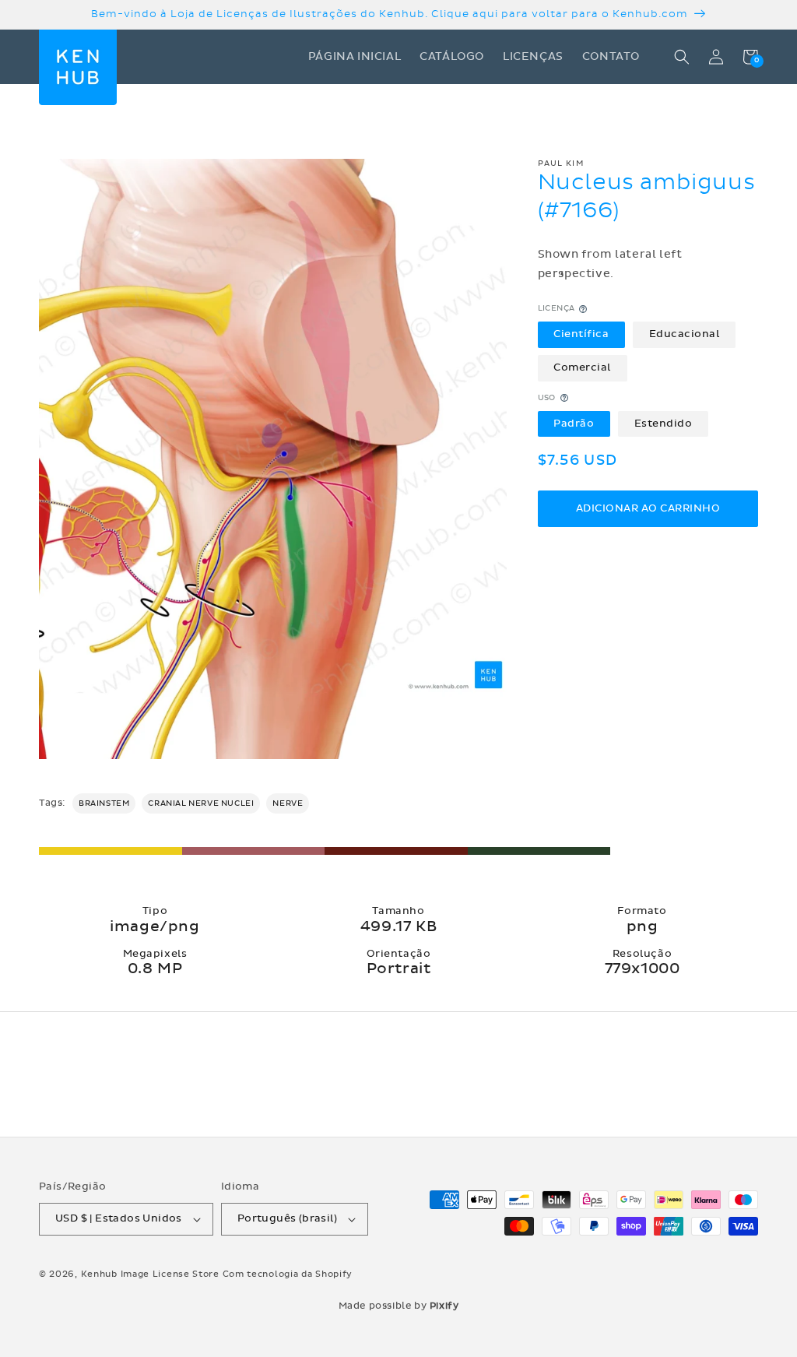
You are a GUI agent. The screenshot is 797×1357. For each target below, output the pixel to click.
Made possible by (399, 1305)
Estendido (663, 423)
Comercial (582, 367)
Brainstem (104, 803)
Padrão (573, 423)
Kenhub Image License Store (150, 1274)
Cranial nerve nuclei (201, 803)
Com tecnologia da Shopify (288, 1274)
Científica (581, 334)
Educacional (684, 334)
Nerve (287, 803)
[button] (682, 57)
